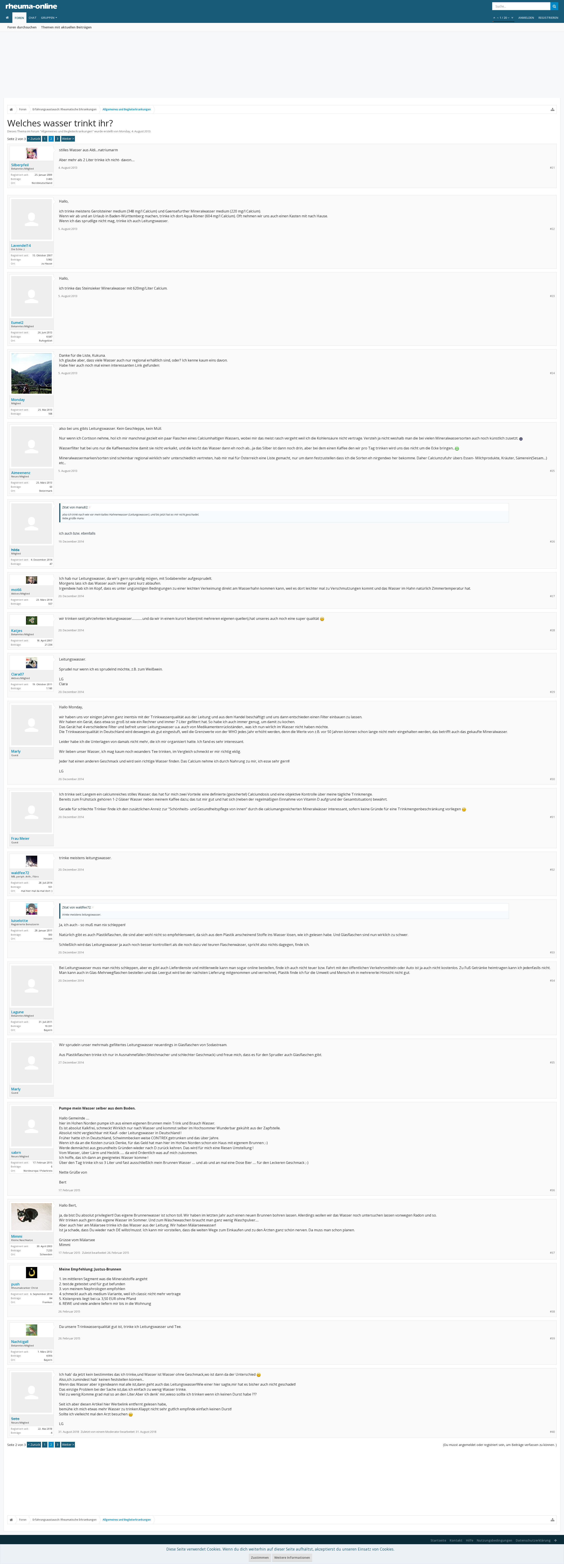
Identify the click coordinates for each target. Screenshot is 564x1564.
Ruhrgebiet (45, 340)
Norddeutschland (42, 183)
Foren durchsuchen (22, 27)
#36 (552, 1190)
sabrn (16, 1152)
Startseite (438, 1540)
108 (50, 413)
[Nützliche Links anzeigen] (553, 109)
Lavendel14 (21, 245)
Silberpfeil (20, 165)
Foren (19, 18)
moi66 (16, 589)
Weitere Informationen (292, 1557)
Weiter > (68, 139)
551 (50, 886)
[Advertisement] (282, 65)
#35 (552, 1062)
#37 (552, 1253)
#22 (552, 229)
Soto (15, 1418)
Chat (33, 18)
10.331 (48, 1026)
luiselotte (19, 920)
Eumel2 (17, 322)
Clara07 (17, 674)
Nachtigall (19, 1341)
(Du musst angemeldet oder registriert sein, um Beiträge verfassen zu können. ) (500, 1445)
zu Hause (46, 263)
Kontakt (456, 1540)
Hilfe (469, 1540)
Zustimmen (260, 1557)
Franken (47, 1302)
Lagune (17, 1012)
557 (50, 603)
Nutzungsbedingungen (494, 1540)
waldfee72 (20, 873)
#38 (552, 1311)
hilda (15, 550)
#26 (552, 541)
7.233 (49, 1250)
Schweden (46, 1254)
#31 (552, 817)
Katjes (16, 630)
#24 (552, 373)
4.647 (49, 336)
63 (51, 486)
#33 (552, 952)
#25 (552, 471)
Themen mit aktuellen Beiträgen (66, 27)
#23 (552, 296)
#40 (552, 1432)
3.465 (49, 179)
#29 (552, 692)
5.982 (49, 259)
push (15, 1284)
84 (51, 1298)
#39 (552, 1338)
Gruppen (47, 18)
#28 (552, 630)
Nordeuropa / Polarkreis (38, 1170)
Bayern (48, 1030)
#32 (552, 870)
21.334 (48, 644)
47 (51, 563)
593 (50, 934)
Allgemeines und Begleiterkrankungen (66, 131)
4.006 (49, 1355)
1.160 (49, 688)
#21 (552, 168)
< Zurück (34, 139)
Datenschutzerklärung (533, 1540)
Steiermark (45, 490)
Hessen (48, 938)
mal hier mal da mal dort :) (36, 890)
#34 (552, 980)
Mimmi (16, 1236)
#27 (552, 596)
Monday (124, 131)
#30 (552, 779)
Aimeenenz (20, 473)
